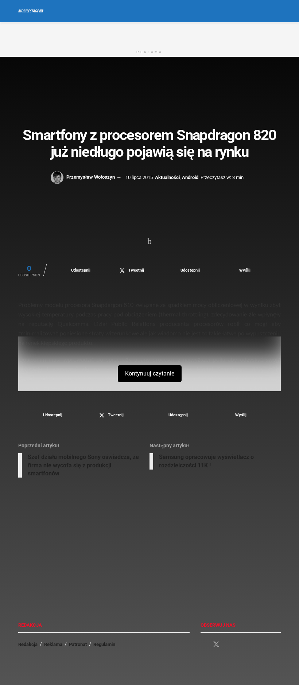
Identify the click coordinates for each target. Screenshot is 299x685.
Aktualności (167, 177)
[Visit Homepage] (30, 10)
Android (190, 177)
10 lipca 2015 (139, 177)
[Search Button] (278, 11)
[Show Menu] (264, 11)
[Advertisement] (149, 33)
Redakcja (28, 644)
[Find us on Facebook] (203, 645)
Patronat (78, 644)
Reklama (53, 644)
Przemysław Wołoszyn (90, 177)
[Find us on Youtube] (229, 645)
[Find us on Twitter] (216, 644)
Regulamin (104, 644)
